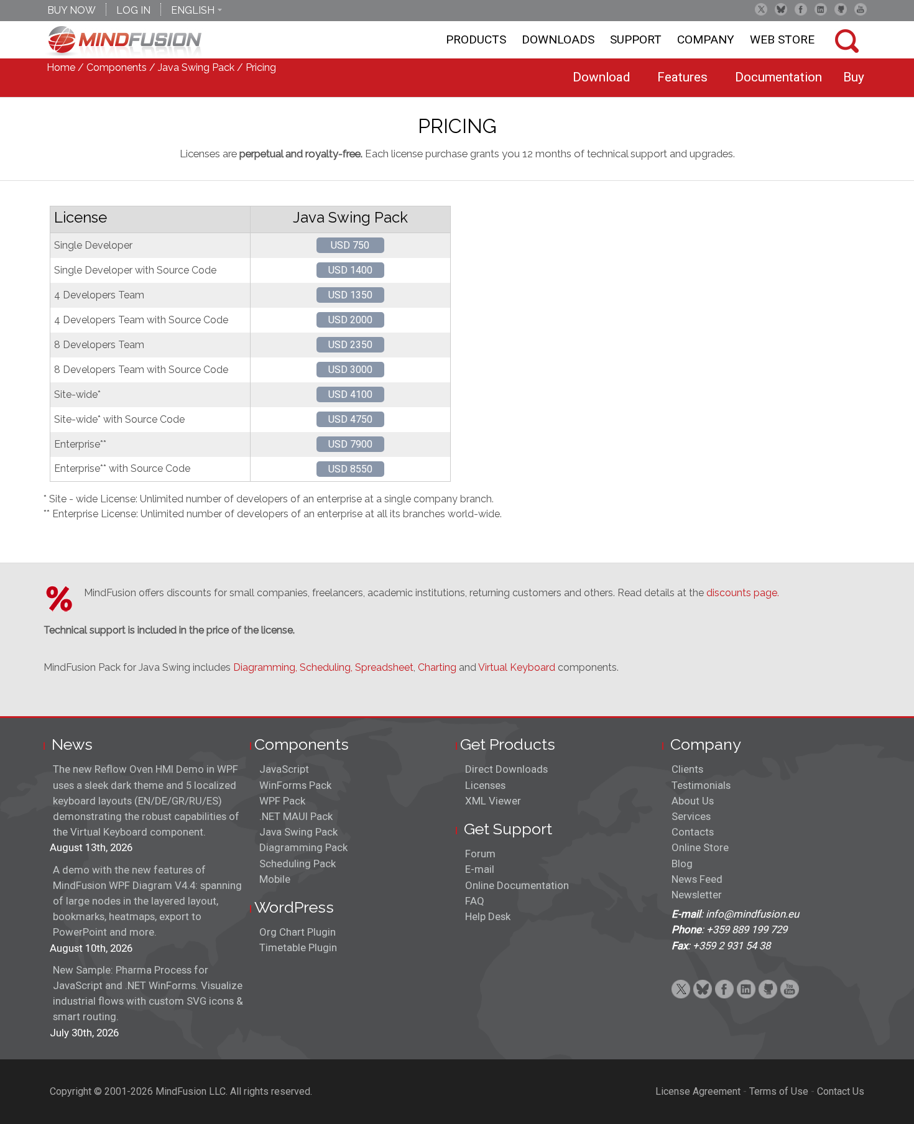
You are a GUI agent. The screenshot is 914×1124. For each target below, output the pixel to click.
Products (476, 39)
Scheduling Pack (297, 863)
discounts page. (742, 593)
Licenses (485, 785)
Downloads (558, 39)
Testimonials (701, 785)
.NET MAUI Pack (296, 816)
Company (705, 39)
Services (691, 816)
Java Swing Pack (196, 67)
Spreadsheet (384, 667)
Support (636, 39)
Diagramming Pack (303, 847)
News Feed (697, 879)
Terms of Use (778, 1091)
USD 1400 (350, 270)
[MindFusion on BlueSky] (781, 9)
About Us (693, 801)
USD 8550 (350, 469)
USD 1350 (350, 295)
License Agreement (698, 1091)
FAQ (474, 901)
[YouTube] (860, 9)
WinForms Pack (295, 785)
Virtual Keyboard (516, 667)
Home (61, 67)
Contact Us (840, 1091)
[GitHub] (840, 9)
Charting (437, 667)
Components (116, 67)
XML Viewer (493, 801)
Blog (682, 863)
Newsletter (697, 894)
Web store (782, 39)
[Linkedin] (821, 9)
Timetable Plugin (298, 947)
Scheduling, (326, 667)
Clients (687, 769)
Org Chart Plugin (297, 932)
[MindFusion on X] (761, 9)
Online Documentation (517, 885)
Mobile (274, 879)
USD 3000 (350, 369)
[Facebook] (801, 9)
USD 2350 (350, 345)
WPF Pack (282, 801)
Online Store (700, 847)
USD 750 (350, 245)
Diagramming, (265, 667)
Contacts (693, 832)
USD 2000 (350, 320)
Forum (480, 853)
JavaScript (284, 769)
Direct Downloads (506, 769)
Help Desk (487, 916)
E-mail (479, 869)
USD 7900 (350, 444)
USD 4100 (350, 394)
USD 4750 (350, 419)
